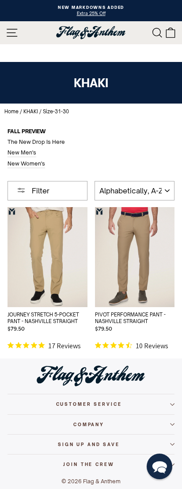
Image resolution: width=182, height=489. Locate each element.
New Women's (26, 163)
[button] (159, 466)
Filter (39, 190)
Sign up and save (89, 444)
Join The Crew (88, 464)
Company (88, 424)
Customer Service (89, 404)
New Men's (22, 152)
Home (11, 111)
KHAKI (30, 111)
